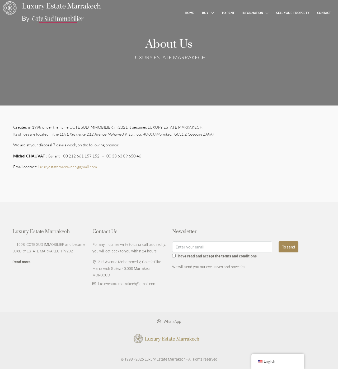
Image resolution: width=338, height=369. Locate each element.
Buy (205, 13)
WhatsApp (172, 321)
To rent (228, 13)
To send (288, 247)
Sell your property (292, 13)
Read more (21, 262)
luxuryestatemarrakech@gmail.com (67, 166)
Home (189, 13)
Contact (324, 13)
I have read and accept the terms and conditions (216, 256)
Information (252, 13)
